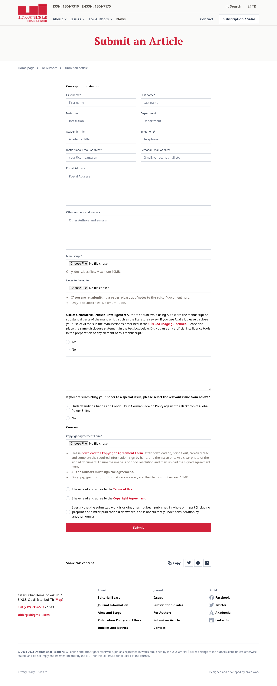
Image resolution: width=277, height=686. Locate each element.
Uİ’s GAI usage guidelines (167, 324)
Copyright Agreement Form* (84, 436)
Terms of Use (122, 489)
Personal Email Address (156, 150)
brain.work (252, 672)
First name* (73, 95)
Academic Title (75, 131)
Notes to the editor (78, 280)
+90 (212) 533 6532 (31, 607)
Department (148, 113)
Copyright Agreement (129, 498)
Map (59, 600)
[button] (60, 19)
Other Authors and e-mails (83, 212)
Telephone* (148, 131)
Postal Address (75, 168)
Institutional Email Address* (84, 150)
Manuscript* (74, 256)
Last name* (148, 95)
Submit (138, 527)
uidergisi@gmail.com (34, 615)
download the (112, 453)
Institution (72, 113)
